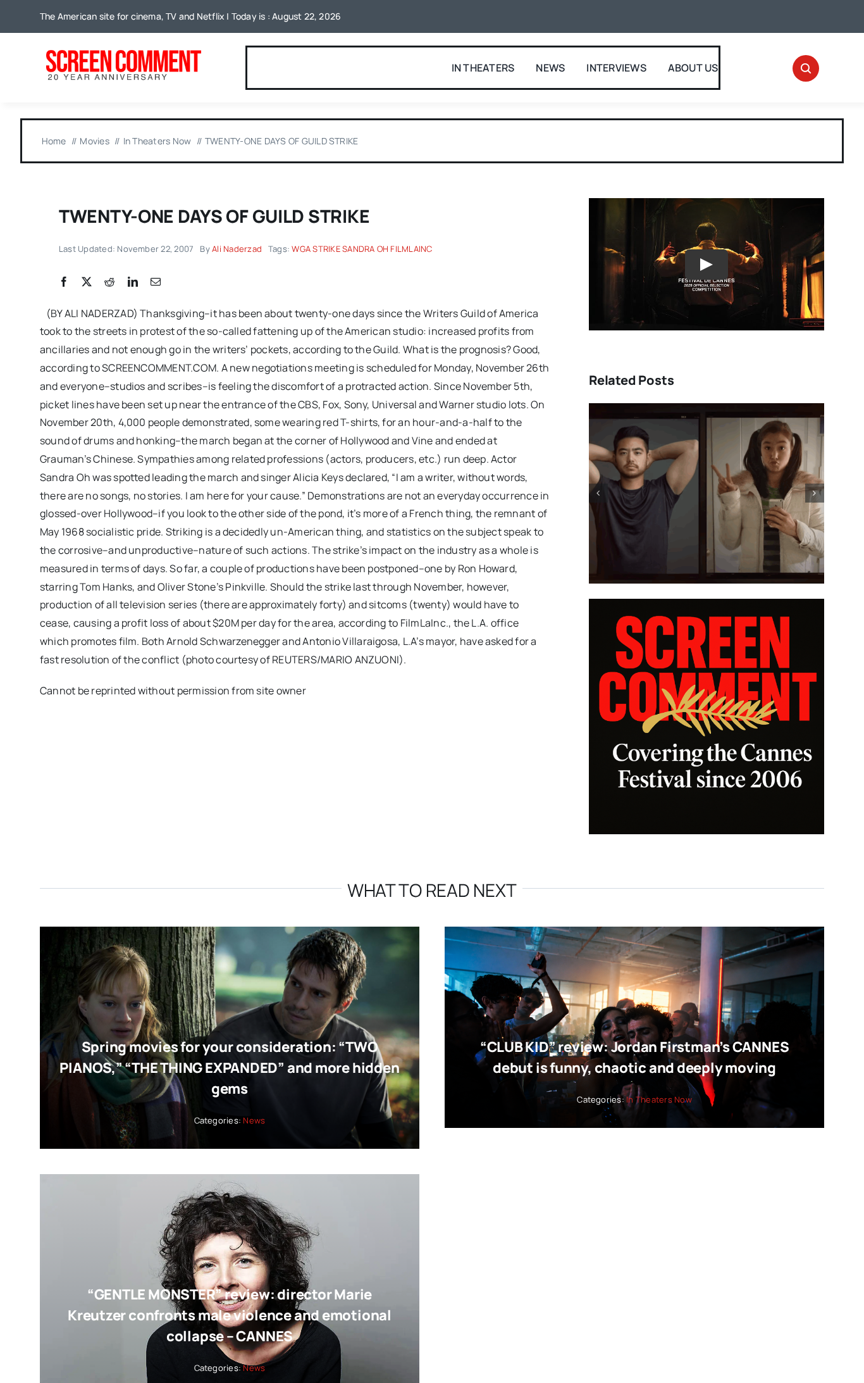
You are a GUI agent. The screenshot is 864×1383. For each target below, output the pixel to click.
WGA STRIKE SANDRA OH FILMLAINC (362, 248)
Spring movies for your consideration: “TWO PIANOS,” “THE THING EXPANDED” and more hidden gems (229, 1067)
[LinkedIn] (132, 282)
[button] (598, 493)
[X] (86, 282)
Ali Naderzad (237, 248)
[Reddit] (109, 282)
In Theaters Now (659, 1099)
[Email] (155, 282)
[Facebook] (63, 282)
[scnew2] (123, 51)
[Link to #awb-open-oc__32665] (806, 68)
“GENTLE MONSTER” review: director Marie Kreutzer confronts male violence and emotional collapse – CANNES (230, 1315)
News (254, 1120)
